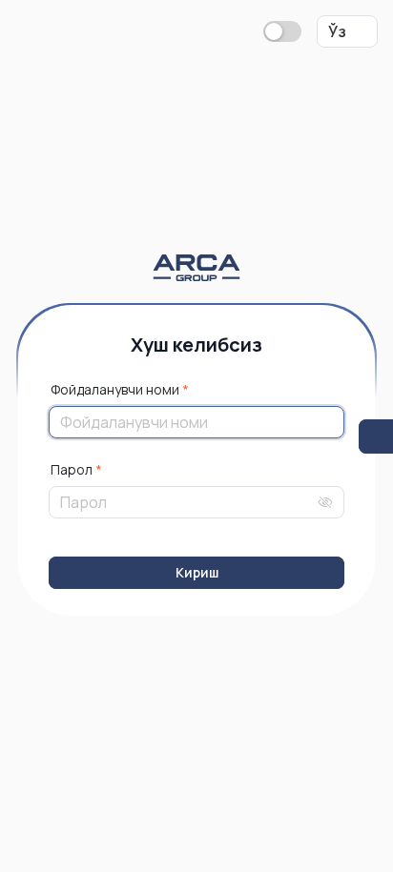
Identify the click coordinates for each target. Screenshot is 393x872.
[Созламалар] (376, 436)
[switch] (282, 31)
